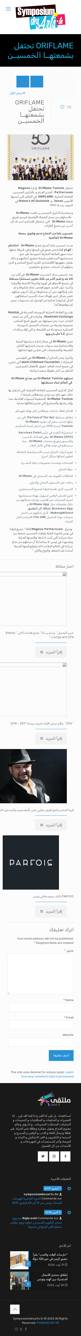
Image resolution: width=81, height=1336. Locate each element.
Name (68, 1000)
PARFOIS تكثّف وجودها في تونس (53, 896)
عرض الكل (16, 93)
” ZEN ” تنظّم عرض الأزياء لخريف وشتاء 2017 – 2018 (42, 723)
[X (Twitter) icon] (21, 1329)
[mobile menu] (8, 9)
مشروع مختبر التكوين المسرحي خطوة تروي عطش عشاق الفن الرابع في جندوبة (36, 1222)
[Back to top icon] (15, 1309)
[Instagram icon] (16, 1329)
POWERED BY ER (48, 1322)
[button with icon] (65, 1156)
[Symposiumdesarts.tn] (40, 17)
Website (68, 1035)
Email (69, 1017)
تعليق (69, 950)
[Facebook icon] (25, 1329)
